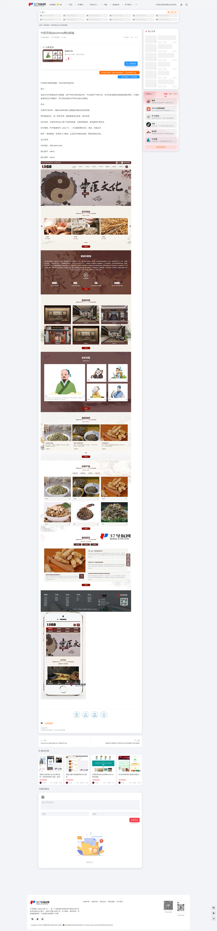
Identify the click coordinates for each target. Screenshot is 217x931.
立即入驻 (173, 12)
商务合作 (103, 901)
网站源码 (46, 25)
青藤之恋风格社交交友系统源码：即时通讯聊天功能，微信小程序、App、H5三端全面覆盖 (51, 776)
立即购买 (132, 63)
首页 (41, 25)
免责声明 (94, 901)
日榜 (165, 93)
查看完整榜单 (161, 147)
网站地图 (111, 901)
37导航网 (44, 925)
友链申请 (86, 901)
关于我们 (120, 901)
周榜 (170, 93)
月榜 (175, 93)
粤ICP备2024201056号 (55, 925)
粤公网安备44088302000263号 (74, 925)
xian (64, 37)
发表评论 (134, 820)
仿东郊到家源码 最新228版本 (128, 774)
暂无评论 (45, 788)
